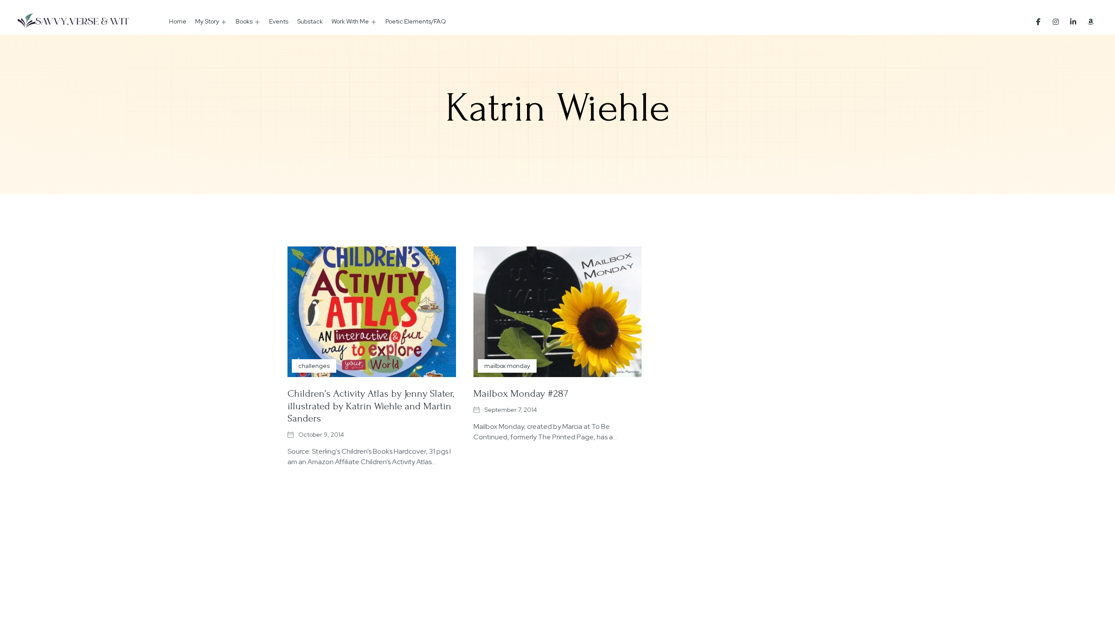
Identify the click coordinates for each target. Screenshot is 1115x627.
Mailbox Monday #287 (520, 393)
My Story (207, 21)
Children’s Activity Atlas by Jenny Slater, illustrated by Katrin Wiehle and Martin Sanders (370, 406)
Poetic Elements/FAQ (415, 21)
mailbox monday (507, 366)
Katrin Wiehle (558, 108)
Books (244, 21)
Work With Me (350, 21)
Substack (310, 21)
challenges (314, 366)
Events (278, 21)
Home (177, 21)
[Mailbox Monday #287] (557, 311)
